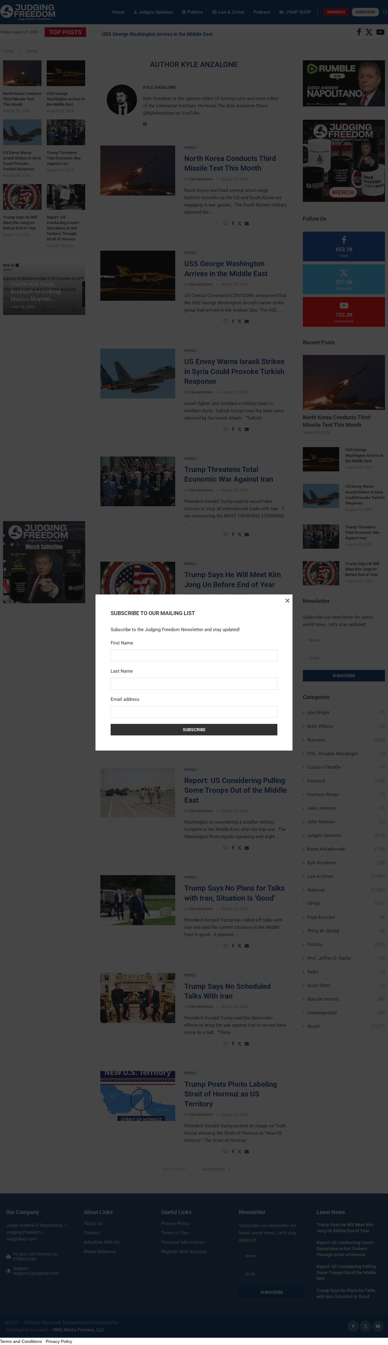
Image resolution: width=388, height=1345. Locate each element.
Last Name (122, 671)
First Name (122, 643)
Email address (125, 699)
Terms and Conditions (21, 1341)
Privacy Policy (59, 1341)
